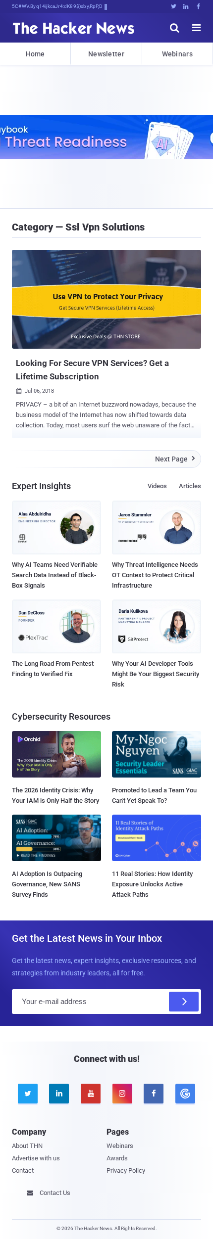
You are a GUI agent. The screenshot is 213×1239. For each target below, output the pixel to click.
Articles (190, 486)
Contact (23, 1170)
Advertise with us (36, 1158)
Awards (117, 1158)
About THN (27, 1145)
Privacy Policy (125, 1170)
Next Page (175, 459)
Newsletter (106, 54)
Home (35, 54)
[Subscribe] (184, 1001)
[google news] (185, 1093)
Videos (157, 486)
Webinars (177, 54)
